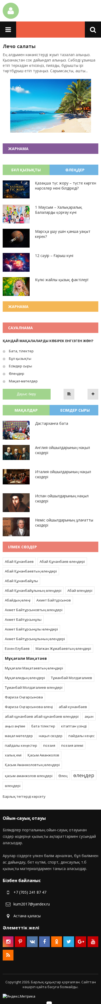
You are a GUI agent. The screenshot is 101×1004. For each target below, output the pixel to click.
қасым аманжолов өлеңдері (29, 775)
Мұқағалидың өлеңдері (25, 677)
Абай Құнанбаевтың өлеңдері (31, 571)
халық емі (13, 755)
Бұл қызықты (19, 358)
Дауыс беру (26, 394)
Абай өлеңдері (79, 590)
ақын (89, 716)
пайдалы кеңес (81, 735)
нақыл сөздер (50, 735)
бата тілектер (43, 726)
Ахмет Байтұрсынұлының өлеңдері (35, 638)
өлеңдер (83, 775)
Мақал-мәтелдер (23, 381)
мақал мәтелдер (19, 735)
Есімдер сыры (20, 366)
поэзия (49, 745)
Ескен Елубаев (17, 648)
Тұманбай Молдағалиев (71, 677)
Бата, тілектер (21, 351)
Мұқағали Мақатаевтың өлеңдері (34, 668)
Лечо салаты (19, 46)
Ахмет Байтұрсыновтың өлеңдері (33, 609)
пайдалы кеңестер (21, 745)
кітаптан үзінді (74, 726)
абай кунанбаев (73, 706)
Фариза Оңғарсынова (24, 697)
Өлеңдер (16, 373)
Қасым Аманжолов (43, 755)
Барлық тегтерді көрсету (24, 796)
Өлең (62, 775)
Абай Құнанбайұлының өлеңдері (33, 590)
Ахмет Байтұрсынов (53, 600)
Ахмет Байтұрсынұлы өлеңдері (31, 629)
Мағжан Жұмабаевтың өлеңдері (63, 648)
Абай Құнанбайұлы (21, 580)
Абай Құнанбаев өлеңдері (62, 561)
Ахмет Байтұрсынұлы (23, 619)
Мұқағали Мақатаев (26, 658)
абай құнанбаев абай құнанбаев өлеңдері (42, 716)
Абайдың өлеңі (17, 600)
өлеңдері (12, 785)
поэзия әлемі (72, 745)
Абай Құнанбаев (19, 561)
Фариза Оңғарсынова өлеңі (29, 706)
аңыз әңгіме (15, 726)
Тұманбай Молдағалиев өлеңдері (33, 687)
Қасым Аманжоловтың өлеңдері (32, 764)
